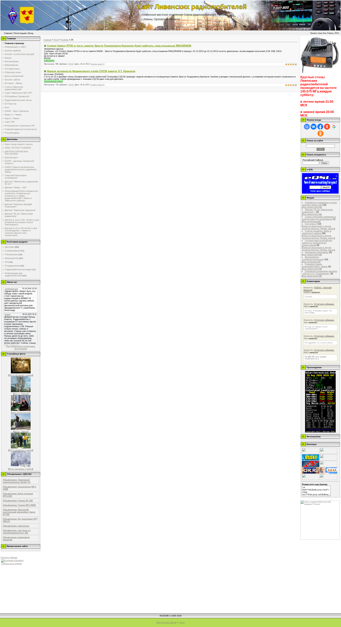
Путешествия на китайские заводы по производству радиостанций (317, 242)
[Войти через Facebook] (320, 127)
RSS (337, 33)
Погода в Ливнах (9, 557)
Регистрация (20, 33)
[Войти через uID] (307, 127)
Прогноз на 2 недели (11, 563)
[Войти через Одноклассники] (320, 134)
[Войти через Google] (334, 126)
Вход (30, 33)
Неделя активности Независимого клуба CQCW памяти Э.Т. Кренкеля (91, 71)
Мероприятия (11, 258)
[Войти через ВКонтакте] (314, 127)
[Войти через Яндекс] (327, 127)
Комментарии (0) (98, 85)
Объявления (11, 254)
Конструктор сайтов (166, 622)
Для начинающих (311, 221)
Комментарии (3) (98, 64)
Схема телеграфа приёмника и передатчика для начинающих (319, 218)
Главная (8, 33)
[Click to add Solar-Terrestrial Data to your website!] (320, 431)
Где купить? (311, 224)
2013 (56, 40)
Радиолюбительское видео (18, 269)
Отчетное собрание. (324, 304)
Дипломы (9, 247)
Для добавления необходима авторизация (20, 347)
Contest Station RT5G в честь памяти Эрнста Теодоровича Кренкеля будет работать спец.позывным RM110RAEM (119, 45)
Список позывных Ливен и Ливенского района (316, 232)
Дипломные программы (317, 252)
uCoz (182, 622)
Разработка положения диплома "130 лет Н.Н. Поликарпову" (319, 272)
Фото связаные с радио (20, 375)
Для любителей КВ (312, 207)
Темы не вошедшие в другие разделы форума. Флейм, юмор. (318, 227)
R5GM (71, 64)
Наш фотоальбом (21, 412)
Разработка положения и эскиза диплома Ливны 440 (319, 203)
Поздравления (12, 266)
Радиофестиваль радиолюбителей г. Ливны (315, 265)
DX (6, 262)
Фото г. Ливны (21, 394)
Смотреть (49, 60)
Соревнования (12, 250)
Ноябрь (64, 40)
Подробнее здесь (53, 81)
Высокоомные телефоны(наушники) (313, 258)
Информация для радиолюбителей (13, 274)
